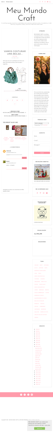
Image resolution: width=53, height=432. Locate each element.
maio (36, 361)
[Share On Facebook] (12, 100)
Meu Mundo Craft (26, 14)
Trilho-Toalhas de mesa (41, 314)
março (37, 365)
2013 (37, 374)
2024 (37, 331)
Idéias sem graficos (40, 276)
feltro (47, 292)
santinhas (37, 309)
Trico (39, 273)
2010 (37, 380)
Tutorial (37, 278)
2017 (37, 344)
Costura (14, 56)
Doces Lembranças (39, 292)
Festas (36, 284)
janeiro (37, 369)
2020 (37, 338)
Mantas (47, 289)
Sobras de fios (44, 311)
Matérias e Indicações (40, 270)
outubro (37, 352)
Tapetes (42, 303)
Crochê (36, 265)
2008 (37, 384)
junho (36, 359)
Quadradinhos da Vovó (41, 298)
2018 (37, 342)
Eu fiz (36, 267)
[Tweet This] (7, 100)
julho (36, 357)
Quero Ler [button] (39, 428)
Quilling (37, 311)
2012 (37, 376)
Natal (46, 267)
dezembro (37, 348)
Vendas (36, 317)
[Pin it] (22, 100)
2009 (37, 382)
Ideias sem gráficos (40, 287)
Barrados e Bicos (39, 295)
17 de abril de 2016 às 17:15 (11, 152)
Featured (46, 265)
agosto (37, 355)
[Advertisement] (15, 40)
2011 (37, 378)
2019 (37, 340)
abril (36, 363)
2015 (37, 371)
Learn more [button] (47, 425)
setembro (37, 354)
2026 (37, 329)
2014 (37, 372)
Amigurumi (37, 281)
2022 (37, 335)
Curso (36, 289)
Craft (41, 265)
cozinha (43, 278)
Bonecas (37, 303)
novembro (37, 350)
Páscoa (36, 306)
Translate (45, 125)
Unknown (8, 150)
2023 (37, 333)
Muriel (7, 161)
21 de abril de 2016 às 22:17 (11, 162)
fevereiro (37, 367)
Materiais (43, 309)
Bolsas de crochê (39, 300)
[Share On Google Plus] (17, 100)
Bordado (41, 289)
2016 (37, 346)
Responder (24, 157)
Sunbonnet (42, 306)
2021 (37, 336)
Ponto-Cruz (42, 284)
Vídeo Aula (44, 281)
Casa (36, 273)
